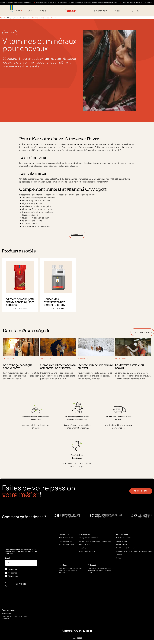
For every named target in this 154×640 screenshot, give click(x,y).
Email (7, 558)
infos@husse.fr (7, 613)
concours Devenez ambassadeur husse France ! (95, 541)
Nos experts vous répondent (88, 538)
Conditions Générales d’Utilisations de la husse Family (134, 551)
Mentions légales (121, 544)
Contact (118, 558)
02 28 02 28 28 (7, 616)
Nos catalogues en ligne (87, 551)
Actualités (82, 548)
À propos (119, 554)
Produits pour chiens (66, 538)
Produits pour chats (65, 541)
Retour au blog (77, 235)
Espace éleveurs (84, 544)
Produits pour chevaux (66, 544)
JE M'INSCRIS (21, 584)
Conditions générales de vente (126, 548)
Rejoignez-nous (140, 491)
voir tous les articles (142, 331)
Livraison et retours (122, 541)
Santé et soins (9, 33)
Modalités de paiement (123, 538)
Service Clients (122, 534)
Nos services (84, 534)
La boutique (64, 534)
